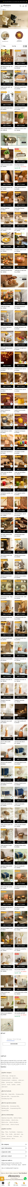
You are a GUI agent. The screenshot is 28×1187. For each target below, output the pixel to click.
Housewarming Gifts (15, 1108)
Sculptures (20, 1132)
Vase (3, 1134)
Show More (14, 1043)
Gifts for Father (18, 1118)
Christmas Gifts (20, 1094)
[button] (24, 46)
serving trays (9, 1082)
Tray (6, 1134)
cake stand (4, 1086)
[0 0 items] (26, 6)
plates (3, 1082)
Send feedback (23, 1173)
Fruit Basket (12, 1132)
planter (4, 1136)
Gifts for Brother (13, 1122)
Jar (21, 1136)
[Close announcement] (27, 2)
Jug (22, 1134)
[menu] (2, 6)
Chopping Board (6, 1138)
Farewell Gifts (5, 1110)
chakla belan (17, 1082)
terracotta (9, 1136)
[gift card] (7, 1025)
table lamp (15, 1078)
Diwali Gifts (12, 1094)
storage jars (12, 1075)
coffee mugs (5, 1075)
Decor (4, 9)
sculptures (14, 1080)
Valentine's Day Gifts (7, 1118)
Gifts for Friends (14, 1124)
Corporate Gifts (15, 1096)
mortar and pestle (6, 1078)
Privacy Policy (12, 1179)
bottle (18, 1084)
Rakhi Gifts (4, 1094)
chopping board (6, 1080)
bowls (8, 1084)
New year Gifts (5, 1096)
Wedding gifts (5, 1108)
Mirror (13, 1138)
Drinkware (16, 1136)
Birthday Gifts (5, 1106)
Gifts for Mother (6, 1120)
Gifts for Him (14, 1120)
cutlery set (21, 1080)
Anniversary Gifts (14, 1106)
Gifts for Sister (5, 1124)
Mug (3, 1132)
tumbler (14, 1084)
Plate (6, 1132)
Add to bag (7, 63)
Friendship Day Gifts (7, 1098)
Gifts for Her (5, 1122)
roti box (4, 1084)
